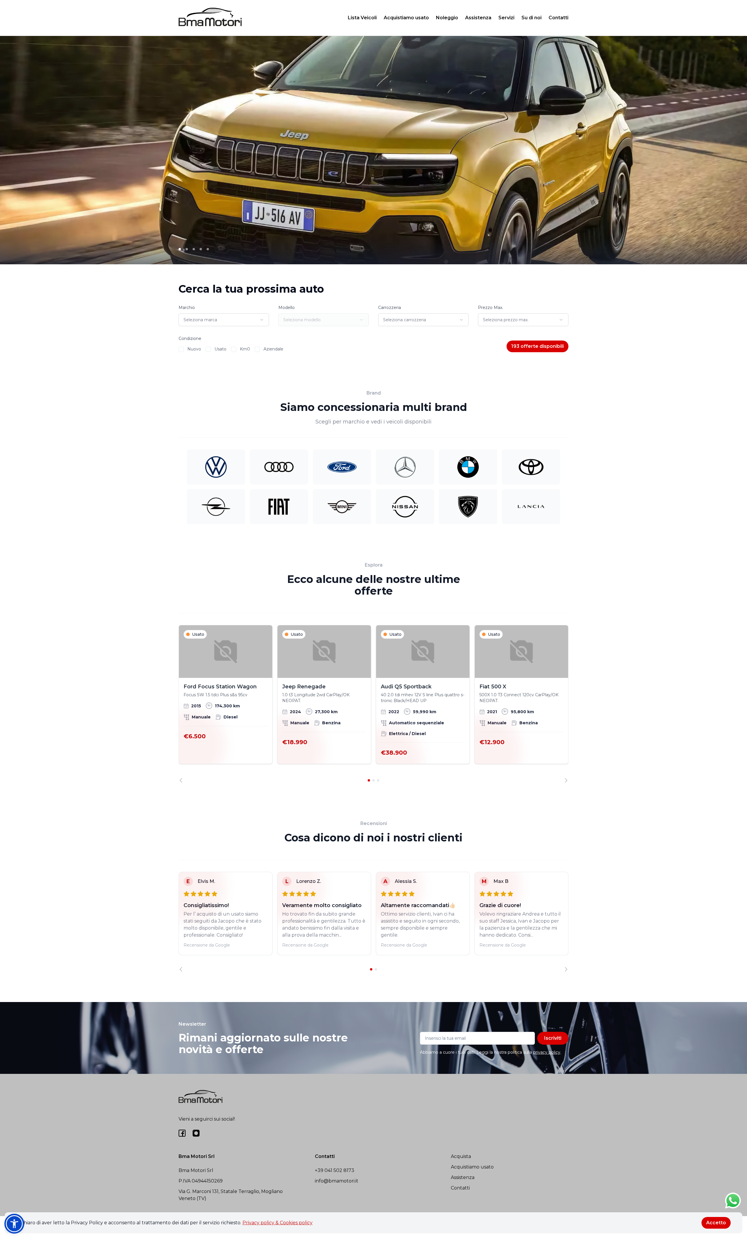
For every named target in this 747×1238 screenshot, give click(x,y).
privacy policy (546, 1052)
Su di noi (531, 17)
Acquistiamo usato (406, 17)
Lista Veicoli (362, 17)
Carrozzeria (389, 307)
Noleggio (447, 17)
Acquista (461, 1156)
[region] (373, 704)
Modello (286, 307)
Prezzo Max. (490, 307)
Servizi (506, 17)
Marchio (187, 307)
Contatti (558, 17)
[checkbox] (181, 349)
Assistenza (478, 17)
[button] (14, 1223)
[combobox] (224, 319)
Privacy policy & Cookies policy (277, 1222)
